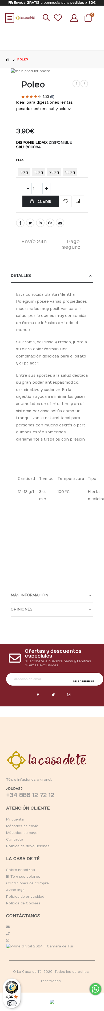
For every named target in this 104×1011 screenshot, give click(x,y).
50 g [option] (24, 172)
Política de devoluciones (28, 846)
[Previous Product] (76, 83)
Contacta (14, 839)
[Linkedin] (69, 695)
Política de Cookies (23, 903)
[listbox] (48, 173)
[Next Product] (84, 83)
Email (60, 223)
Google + (50, 223)
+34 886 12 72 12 (30, 795)
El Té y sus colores (23, 876)
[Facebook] (38, 695)
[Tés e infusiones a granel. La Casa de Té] (25, 17)
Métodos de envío (22, 826)
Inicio (8, 59)
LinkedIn (40, 223)
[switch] (12, 1003)
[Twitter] (53, 695)
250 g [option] (54, 172)
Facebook (20, 223)
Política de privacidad (25, 897)
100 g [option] (38, 172)
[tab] (52, 276)
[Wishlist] (58, 18)
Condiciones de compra (27, 883)
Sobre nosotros (20, 870)
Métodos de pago (22, 833)
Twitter (30, 223)
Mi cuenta (15, 819)
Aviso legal (15, 890)
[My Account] (74, 18)
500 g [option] (70, 172)
